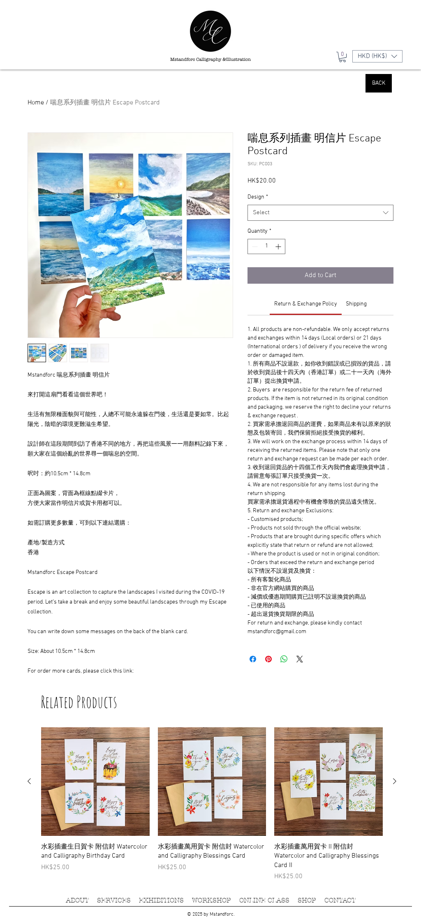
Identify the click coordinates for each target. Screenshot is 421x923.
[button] (385, 799)
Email (83, 858)
